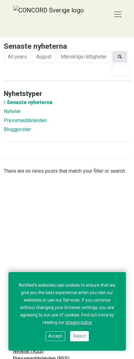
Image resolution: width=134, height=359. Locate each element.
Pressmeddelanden (25, 120)
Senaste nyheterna (29, 102)
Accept (55, 336)
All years (17, 57)
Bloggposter (17, 129)
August (43, 57)
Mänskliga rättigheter (84, 57)
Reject (79, 336)
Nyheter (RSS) (28, 351)
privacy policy (79, 322)
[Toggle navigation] (117, 14)
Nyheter (12, 111)
